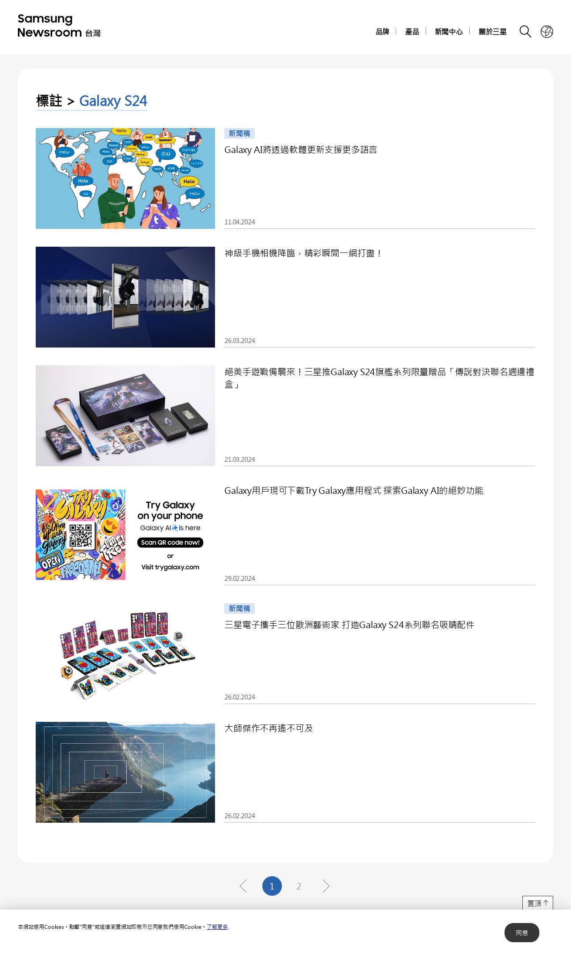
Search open (526, 32)
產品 (412, 31)
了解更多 (217, 926)
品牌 (383, 31)
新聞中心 (449, 31)
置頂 (534, 903)
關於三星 (493, 31)
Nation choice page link (547, 32)
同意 (522, 932)
